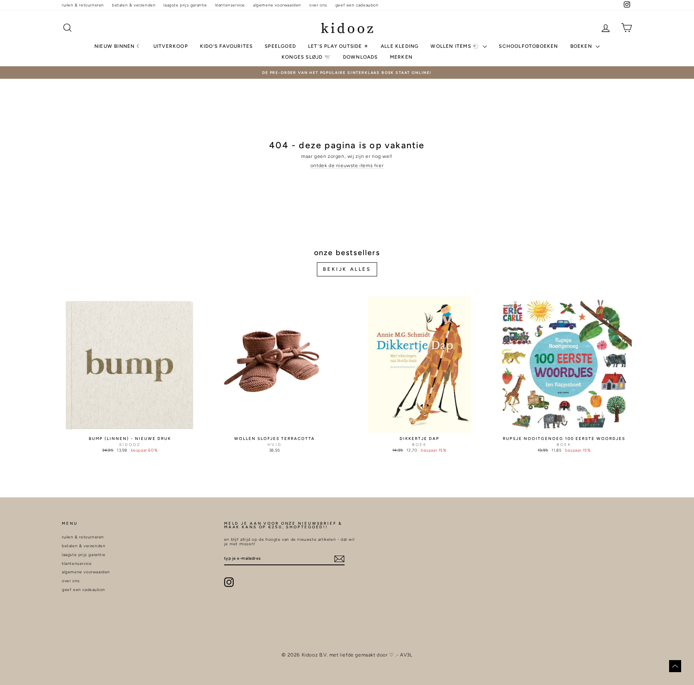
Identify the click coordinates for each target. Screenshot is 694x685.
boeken (582, 46)
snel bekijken (129, 425)
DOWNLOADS (360, 57)
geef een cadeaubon (357, 5)
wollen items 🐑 (456, 46)
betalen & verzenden (133, 5)
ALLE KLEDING (399, 46)
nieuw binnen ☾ (117, 46)
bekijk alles (347, 269)
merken (401, 57)
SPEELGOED (280, 46)
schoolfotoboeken (528, 46)
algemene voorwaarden (277, 5)
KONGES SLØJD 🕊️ (306, 57)
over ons (318, 5)
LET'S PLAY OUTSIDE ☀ (338, 46)
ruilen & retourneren (83, 5)
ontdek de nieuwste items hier (347, 165)
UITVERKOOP (170, 46)
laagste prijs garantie (185, 5)
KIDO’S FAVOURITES (226, 46)
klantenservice (230, 5)
